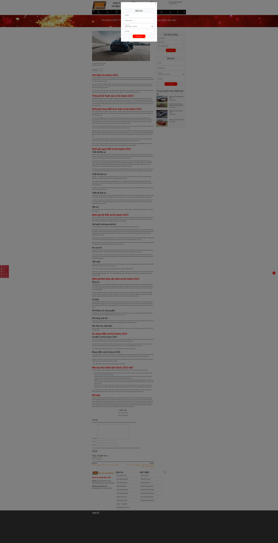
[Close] (155, 4)
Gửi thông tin (139, 36)
